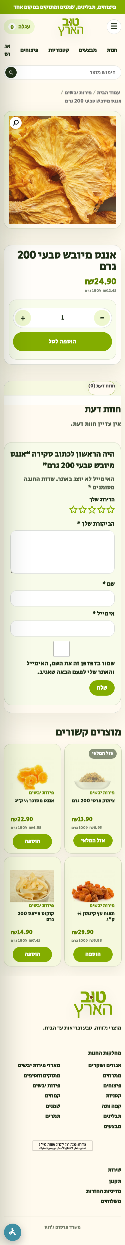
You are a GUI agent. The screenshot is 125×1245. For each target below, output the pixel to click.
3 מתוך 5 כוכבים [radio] (92, 510)
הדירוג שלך (102, 500)
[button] (16, 123)
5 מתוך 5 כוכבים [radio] (73, 510)
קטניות (113, 1096)
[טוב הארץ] (70, 26)
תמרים (52, 1116)
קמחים (52, 1096)
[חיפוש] (11, 72)
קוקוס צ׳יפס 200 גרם (36, 916)
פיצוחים (29, 50)
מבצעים (88, 50)
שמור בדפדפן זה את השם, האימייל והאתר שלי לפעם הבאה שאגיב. (71, 668)
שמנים (53, 1106)
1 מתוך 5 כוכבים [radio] (111, 510)
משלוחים (111, 1201)
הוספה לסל (62, 341)
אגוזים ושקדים (104, 1065)
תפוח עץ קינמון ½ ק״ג (95, 916)
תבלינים (112, 1116)
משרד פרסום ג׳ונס (62, 1227)
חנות (112, 50)
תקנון (115, 1181)
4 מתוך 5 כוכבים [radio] (83, 510)
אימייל (103, 614)
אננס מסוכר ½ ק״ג (34, 800)
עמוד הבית (108, 92)
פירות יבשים (78, 92)
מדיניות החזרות (103, 1191)
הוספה (32, 841)
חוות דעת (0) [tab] (101, 386)
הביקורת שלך (96, 524)
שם (108, 584)
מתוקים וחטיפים (42, 1076)
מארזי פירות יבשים (39, 1065)
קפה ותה (111, 1106)
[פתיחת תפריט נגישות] (12, 1232)
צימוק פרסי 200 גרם (93, 800)
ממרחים (112, 1076)
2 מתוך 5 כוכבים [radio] (101, 510)
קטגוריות (58, 50)
